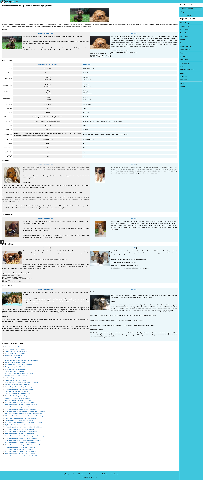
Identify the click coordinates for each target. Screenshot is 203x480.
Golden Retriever (185, 49)
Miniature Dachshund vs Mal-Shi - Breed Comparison (20, 453)
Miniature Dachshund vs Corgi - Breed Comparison (19, 449)
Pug (181, 43)
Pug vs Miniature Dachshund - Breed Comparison (19, 420)
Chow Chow (183, 76)
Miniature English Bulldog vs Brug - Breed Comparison (20, 387)
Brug (132, 33)
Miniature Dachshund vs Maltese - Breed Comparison (20, 429)
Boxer (182, 66)
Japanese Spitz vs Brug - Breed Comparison (17, 398)
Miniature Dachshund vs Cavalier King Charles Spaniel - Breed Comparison (26, 436)
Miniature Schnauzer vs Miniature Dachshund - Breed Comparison (23, 422)
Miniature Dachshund (44, 33)
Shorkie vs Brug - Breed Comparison (15, 349)
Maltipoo (182, 86)
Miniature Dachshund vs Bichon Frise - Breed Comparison (21, 438)
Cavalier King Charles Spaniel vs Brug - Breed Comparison (21, 360)
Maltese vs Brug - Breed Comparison (15, 353)
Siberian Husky (184, 23)
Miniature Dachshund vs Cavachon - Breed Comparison (20, 451)
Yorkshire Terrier (184, 26)
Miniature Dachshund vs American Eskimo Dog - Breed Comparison (24, 456)
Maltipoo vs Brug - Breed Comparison (15, 358)
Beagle (182, 73)
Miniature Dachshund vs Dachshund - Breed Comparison (21, 404)
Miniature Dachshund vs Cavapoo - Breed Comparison (20, 447)
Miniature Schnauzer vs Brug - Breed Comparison (19, 373)
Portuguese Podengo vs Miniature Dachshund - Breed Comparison (23, 413)
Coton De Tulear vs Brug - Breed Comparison (17, 393)
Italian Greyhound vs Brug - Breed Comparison (18, 400)
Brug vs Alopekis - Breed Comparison (15, 347)
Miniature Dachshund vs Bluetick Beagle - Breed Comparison (22, 409)
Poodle (182, 83)
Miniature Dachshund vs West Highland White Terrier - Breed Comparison (25, 445)
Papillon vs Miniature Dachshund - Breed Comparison (20, 424)
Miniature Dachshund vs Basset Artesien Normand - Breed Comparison (25, 411)
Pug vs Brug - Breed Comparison (14, 355)
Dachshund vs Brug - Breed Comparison (16, 362)
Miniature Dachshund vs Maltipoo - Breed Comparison (20, 433)
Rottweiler (183, 53)
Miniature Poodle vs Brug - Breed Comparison (18, 396)
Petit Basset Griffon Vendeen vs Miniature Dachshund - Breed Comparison (26, 416)
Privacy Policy (65, 474)
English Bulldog (184, 29)
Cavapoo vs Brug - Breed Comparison (15, 369)
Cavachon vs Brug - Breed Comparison (16, 375)
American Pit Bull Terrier (187, 69)
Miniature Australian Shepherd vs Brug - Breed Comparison (21, 382)
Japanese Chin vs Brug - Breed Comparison (17, 384)
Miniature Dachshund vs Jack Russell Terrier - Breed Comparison (23, 440)
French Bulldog (184, 36)
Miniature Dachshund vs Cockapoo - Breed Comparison (20, 442)
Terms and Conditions (79, 474)
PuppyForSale (103, 474)
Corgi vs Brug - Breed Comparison (14, 371)
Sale (52, 33)
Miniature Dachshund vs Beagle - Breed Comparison (19, 402)
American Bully (184, 63)
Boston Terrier (184, 59)
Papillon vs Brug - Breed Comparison (15, 380)
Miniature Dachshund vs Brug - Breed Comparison (19, 389)
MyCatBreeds (114, 474)
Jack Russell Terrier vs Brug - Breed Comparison (18, 364)
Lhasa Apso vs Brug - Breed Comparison (16, 391)
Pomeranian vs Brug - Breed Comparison (16, 351)
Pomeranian (183, 33)
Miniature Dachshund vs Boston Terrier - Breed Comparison (21, 431)
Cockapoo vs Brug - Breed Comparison (16, 367)
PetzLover (92, 474)
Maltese (182, 39)
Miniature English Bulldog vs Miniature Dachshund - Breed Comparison (25, 427)
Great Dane (183, 79)
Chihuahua (183, 56)
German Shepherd (185, 46)
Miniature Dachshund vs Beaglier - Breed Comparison (20, 407)
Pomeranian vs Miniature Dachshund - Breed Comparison (21, 418)
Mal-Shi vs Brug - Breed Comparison (15, 378)
